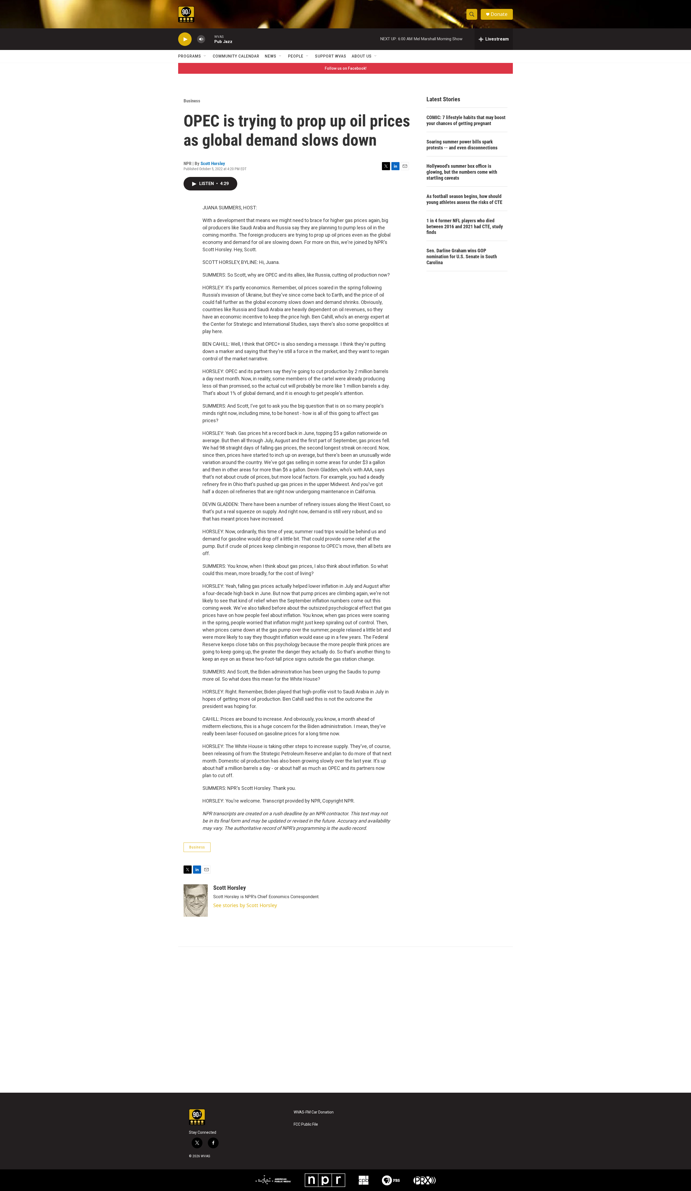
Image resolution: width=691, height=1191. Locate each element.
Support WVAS (330, 56)
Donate (499, 14)
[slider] (210, 39)
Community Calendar (236, 56)
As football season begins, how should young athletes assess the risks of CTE (464, 199)
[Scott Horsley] (196, 900)
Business (192, 100)
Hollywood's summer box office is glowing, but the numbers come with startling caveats (461, 172)
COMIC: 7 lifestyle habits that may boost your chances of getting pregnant (466, 120)
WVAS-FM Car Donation (314, 1112)
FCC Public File (306, 1124)
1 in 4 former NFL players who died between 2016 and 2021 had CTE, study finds (464, 226)
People (295, 56)
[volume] (201, 39)
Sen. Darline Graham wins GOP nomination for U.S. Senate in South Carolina (461, 256)
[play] (185, 39)
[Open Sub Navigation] (205, 56)
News (270, 56)
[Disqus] (345, 1019)
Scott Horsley (213, 163)
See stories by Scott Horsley (245, 905)
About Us (362, 56)
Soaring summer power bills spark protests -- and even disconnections (461, 144)
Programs (189, 56)
